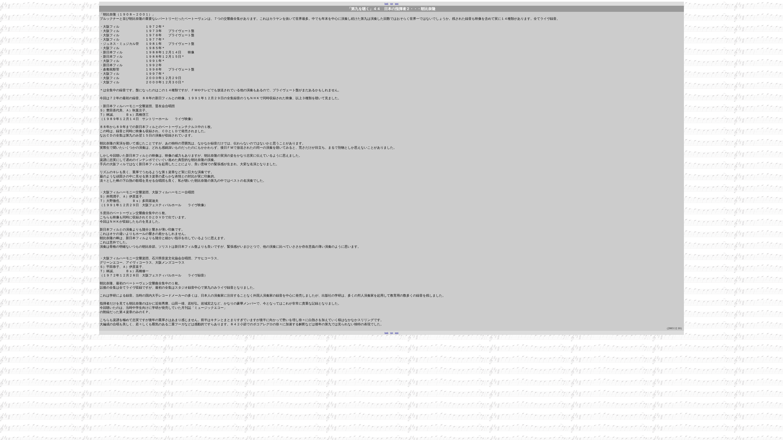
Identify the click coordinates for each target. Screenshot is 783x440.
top (391, 3)
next (396, 3)
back (386, 3)
